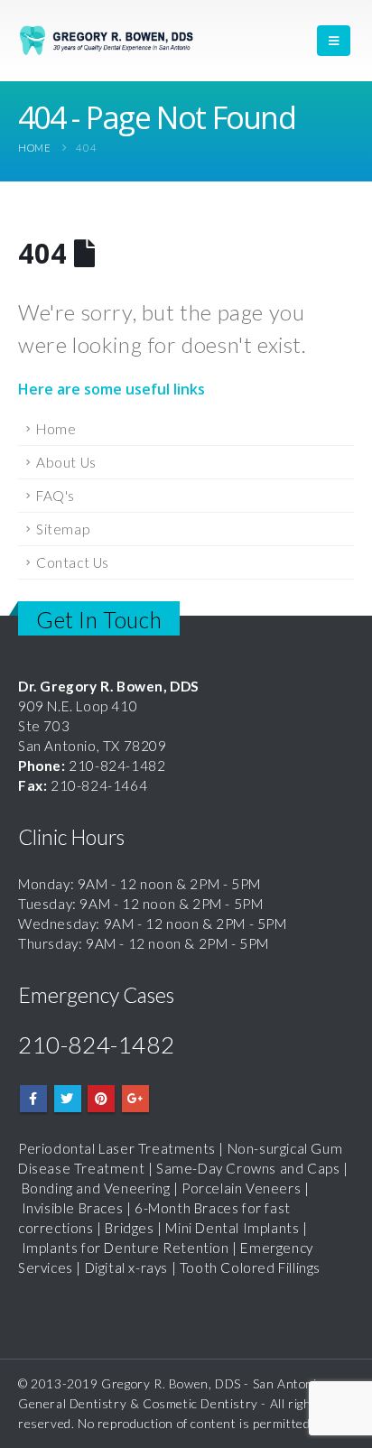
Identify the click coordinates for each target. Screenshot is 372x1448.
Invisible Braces (73, 1208)
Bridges (129, 1228)
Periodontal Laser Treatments (117, 1148)
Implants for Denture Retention (125, 1247)
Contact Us (72, 562)
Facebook (33, 1098)
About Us (66, 462)
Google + (135, 1098)
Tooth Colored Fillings (250, 1267)
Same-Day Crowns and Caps (247, 1168)
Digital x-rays (126, 1267)
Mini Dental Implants (232, 1228)
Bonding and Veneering (96, 1188)
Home (56, 429)
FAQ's (55, 495)
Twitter (67, 1098)
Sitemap (62, 529)
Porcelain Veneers (241, 1188)
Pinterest (101, 1098)
